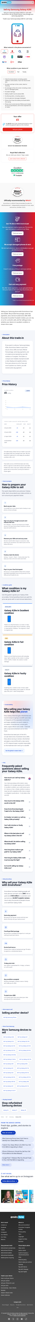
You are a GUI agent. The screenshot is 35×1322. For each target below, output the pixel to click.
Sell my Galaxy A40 (24, 1081)
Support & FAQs (22, 1239)
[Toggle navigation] (32, 2)
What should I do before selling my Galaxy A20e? (17, 843)
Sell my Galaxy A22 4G (23, 1041)
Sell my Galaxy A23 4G (25, 1046)
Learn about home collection (17, 158)
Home (2, 1117)
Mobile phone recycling (7, 1257)
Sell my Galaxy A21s (8, 1041)
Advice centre (22, 1250)
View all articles (8, 1133)
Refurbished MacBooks (7, 1255)
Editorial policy (22, 1259)
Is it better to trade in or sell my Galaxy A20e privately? (17, 818)
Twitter (3, 1230)
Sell (6, 1117)
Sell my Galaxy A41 (8, 1086)
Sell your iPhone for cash (7, 1283)
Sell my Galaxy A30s (22, 1064)
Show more (6, 1165)
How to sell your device (7, 1278)
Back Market (30, 1305)
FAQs (19, 1257)
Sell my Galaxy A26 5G (25, 1059)
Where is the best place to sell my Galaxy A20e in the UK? (17, 834)
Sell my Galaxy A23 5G (9, 1050)
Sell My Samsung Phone (9, 1017)
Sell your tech (4, 1285)
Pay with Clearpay (23, 1269)
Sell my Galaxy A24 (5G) (9, 1055)
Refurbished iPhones (6, 1250)
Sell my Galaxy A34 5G (9, 1077)
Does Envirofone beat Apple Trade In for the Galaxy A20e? (17, 810)
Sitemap (20, 1264)
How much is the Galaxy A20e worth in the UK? (17, 802)
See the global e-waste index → (14, 750)
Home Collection (5, 1295)
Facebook (3, 1227)
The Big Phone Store (21, 1305)
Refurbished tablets (6, 1253)
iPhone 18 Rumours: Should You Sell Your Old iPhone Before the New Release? (16, 1152)
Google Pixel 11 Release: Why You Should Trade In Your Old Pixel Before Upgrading (16, 1159)
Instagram (4, 1232)
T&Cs (19, 1234)
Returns (3, 1239)
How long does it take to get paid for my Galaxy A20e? (17, 851)
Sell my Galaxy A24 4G (25, 1050)
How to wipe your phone (25, 1262)
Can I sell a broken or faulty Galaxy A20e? (17, 826)
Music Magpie (5, 1305)
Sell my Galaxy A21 (23, 1037)
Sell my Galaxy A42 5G (23, 1086)
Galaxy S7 (14, 1110)
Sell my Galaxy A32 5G (23, 1068)
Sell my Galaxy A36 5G (9, 1081)
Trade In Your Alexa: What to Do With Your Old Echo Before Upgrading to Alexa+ (16, 1146)
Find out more (17, 233)
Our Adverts (4, 1234)
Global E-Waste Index (7, 1292)
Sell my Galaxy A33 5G (23, 1072)
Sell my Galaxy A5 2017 (9, 1090)
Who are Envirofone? (24, 1225)
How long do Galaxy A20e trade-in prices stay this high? (17, 859)
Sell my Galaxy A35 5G (25, 1077)
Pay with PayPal (22, 1271)
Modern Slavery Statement (19, 1315)
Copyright (21, 1236)
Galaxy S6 (5, 1110)
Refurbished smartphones (8, 1248)
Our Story (3, 1237)
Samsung (11, 1117)
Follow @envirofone (9, 1181)
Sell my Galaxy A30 (8, 1064)
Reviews (3, 1290)
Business (20, 1241)
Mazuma (12, 1305)
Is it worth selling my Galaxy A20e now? (17, 867)
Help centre (21, 1248)
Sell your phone (17, 129)
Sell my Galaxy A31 (8, 1068)
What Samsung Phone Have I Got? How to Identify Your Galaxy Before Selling (15, 1139)
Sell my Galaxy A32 (8, 1072)
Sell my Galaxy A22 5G (9, 1046)
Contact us (4, 1225)
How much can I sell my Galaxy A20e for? (17, 779)
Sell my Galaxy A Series (9, 1059)
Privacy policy (22, 1232)
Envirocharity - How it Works (8, 1288)
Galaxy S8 (23, 1110)
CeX (17, 1307)
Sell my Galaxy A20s (8, 1037)
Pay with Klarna (22, 1267)
